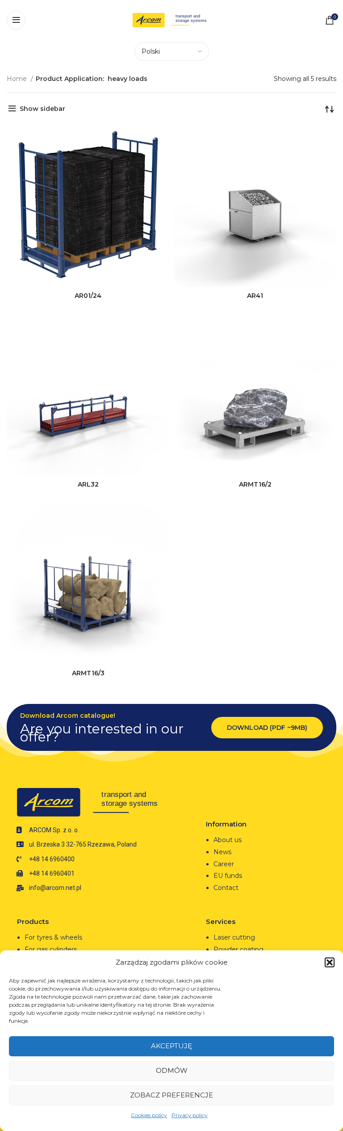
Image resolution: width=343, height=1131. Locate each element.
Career (223, 864)
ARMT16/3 (88, 673)
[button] (329, 962)
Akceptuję (171, 1046)
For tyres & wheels (53, 937)
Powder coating (238, 949)
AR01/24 (88, 296)
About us (227, 840)
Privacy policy (190, 1115)
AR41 (255, 296)
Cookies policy (149, 1115)
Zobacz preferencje (171, 1095)
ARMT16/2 (255, 484)
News (222, 852)
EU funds (227, 876)
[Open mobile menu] (16, 20)
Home (18, 79)
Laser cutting (234, 937)
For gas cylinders (51, 949)
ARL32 (88, 484)
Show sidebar (42, 109)
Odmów (172, 1070)
